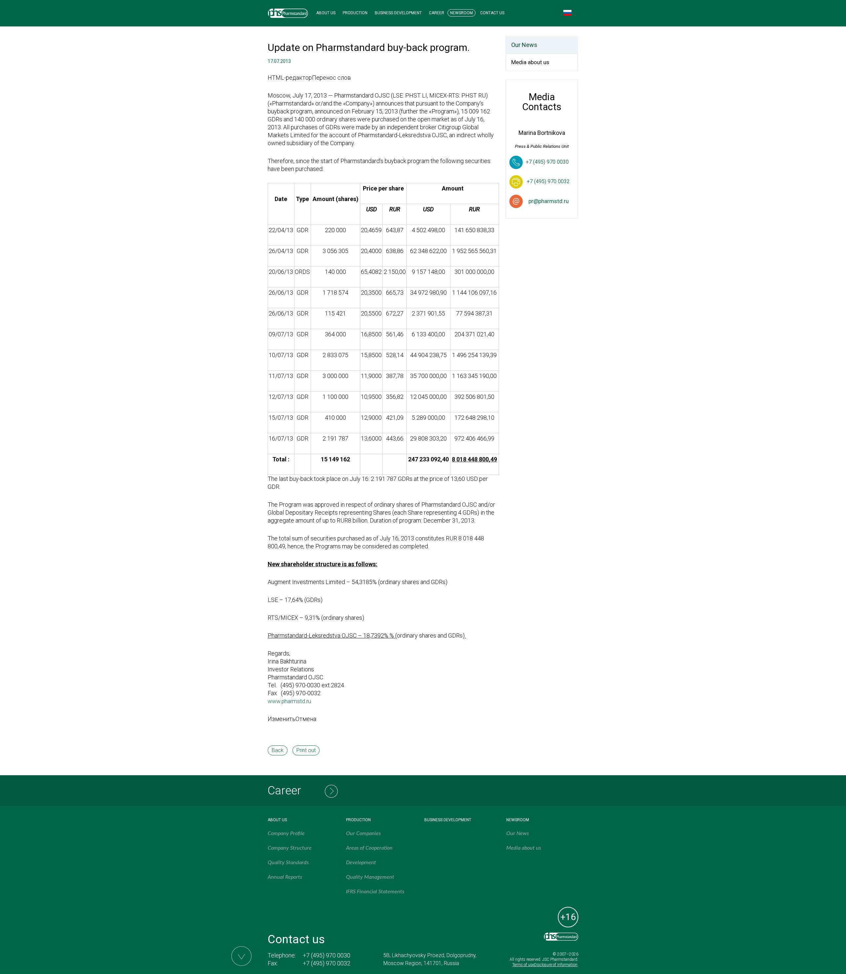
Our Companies (363, 833)
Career (284, 790)
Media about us (530, 62)
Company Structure (290, 848)
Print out (306, 750)
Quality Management (370, 877)
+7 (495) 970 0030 (547, 162)
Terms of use (523, 964)
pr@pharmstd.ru (548, 201)
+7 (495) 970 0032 (326, 963)
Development (361, 862)
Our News (524, 44)
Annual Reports (285, 877)
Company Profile (286, 833)
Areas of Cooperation (369, 848)
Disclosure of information (555, 964)
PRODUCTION (355, 13)
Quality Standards (288, 862)
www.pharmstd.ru (289, 701)
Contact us (296, 939)
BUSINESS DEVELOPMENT (398, 13)
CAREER (436, 13)
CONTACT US (492, 13)
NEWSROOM (461, 13)
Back (278, 750)
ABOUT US (325, 13)
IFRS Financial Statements (375, 891)
